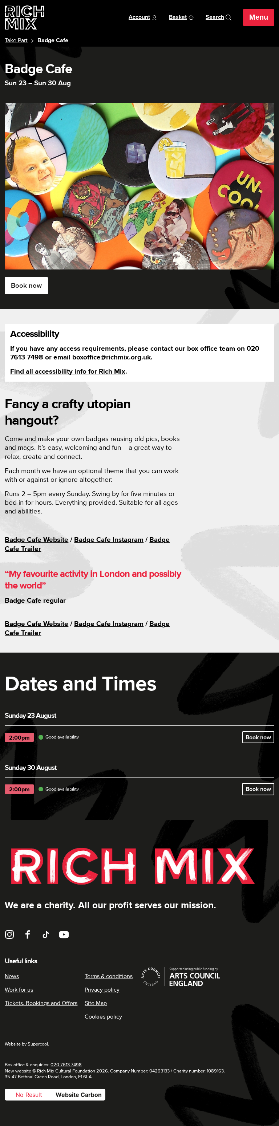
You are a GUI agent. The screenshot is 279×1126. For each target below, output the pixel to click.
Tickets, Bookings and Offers (41, 1003)
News (12, 976)
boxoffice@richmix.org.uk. (112, 357)
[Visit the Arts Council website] (207, 976)
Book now (26, 286)
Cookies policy (103, 1016)
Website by (26, 1044)
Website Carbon (79, 1094)
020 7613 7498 (66, 1065)
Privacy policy (102, 989)
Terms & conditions (109, 976)
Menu (258, 17)
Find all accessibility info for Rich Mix (67, 371)
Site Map (96, 1003)
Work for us (19, 989)
